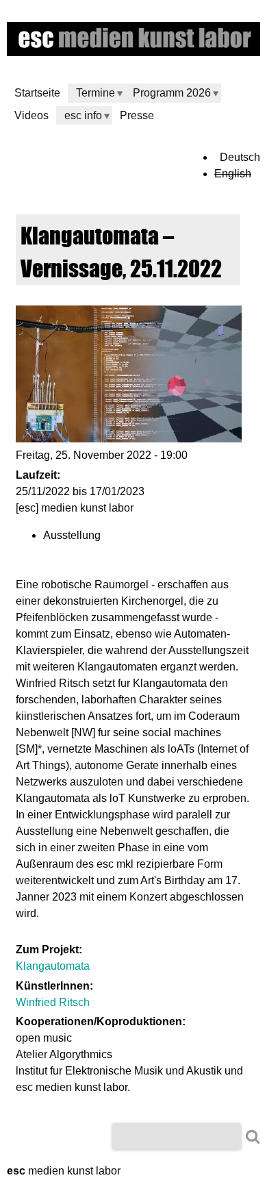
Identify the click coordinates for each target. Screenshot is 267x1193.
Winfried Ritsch (53, 1002)
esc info (83, 115)
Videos (31, 115)
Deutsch (240, 157)
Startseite (37, 93)
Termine (95, 93)
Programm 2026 (172, 93)
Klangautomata (53, 966)
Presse (137, 115)
